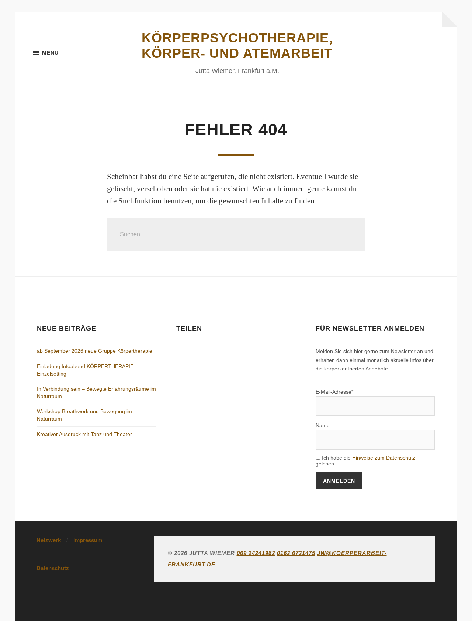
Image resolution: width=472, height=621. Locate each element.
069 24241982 (256, 553)
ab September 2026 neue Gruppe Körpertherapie (94, 351)
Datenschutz (53, 568)
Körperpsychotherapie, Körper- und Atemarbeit (237, 45)
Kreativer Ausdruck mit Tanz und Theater (84, 434)
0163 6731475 (296, 553)
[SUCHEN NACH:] (236, 234)
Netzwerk (49, 540)
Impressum (87, 540)
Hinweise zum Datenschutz (383, 458)
